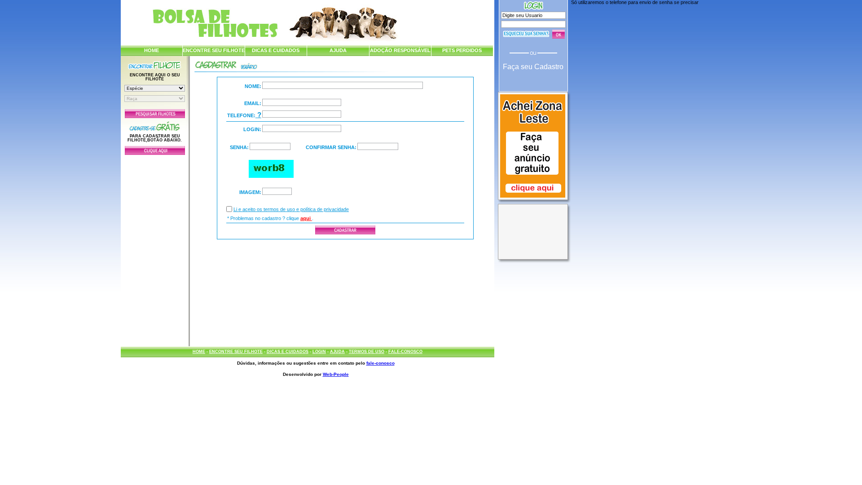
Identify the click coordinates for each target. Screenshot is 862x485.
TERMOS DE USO (366, 351)
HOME (151, 50)
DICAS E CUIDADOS (275, 50)
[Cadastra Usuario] (155, 153)
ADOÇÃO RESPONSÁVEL (400, 50)
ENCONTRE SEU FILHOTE (214, 50)
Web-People (336, 374)
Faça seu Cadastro (533, 67)
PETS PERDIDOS (462, 50)
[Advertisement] (155, 248)
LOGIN (319, 351)
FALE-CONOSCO (405, 351)
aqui (306, 218)
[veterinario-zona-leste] (532, 198)
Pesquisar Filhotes (155, 113)
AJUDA (338, 50)
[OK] (558, 34)
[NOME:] (342, 85)
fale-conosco (380, 363)
